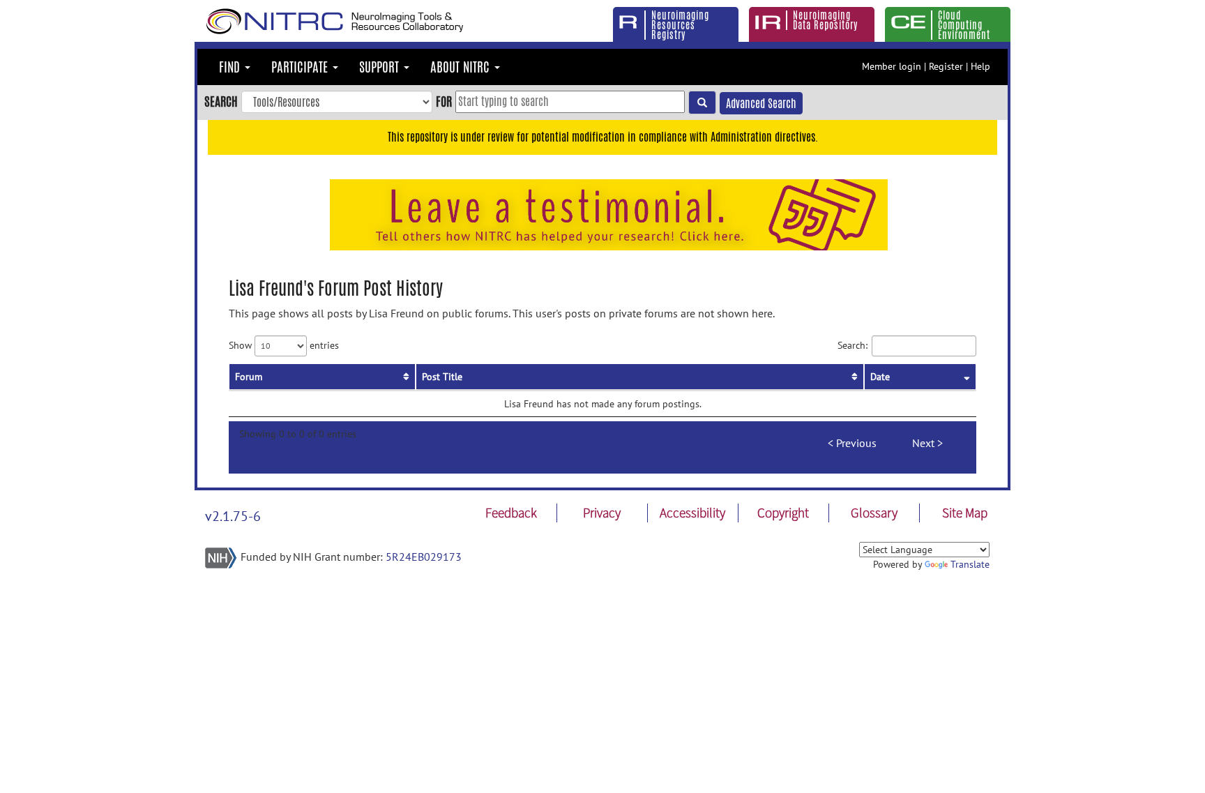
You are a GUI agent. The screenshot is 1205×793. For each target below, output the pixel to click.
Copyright (783, 512)
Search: (852, 344)
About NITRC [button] (461, 67)
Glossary (874, 512)
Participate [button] (301, 67)
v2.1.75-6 (233, 516)
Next (923, 443)
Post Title (442, 376)
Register (946, 66)
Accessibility (692, 512)
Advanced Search (761, 104)
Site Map (964, 512)
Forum (248, 376)
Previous (856, 443)
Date (880, 376)
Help (980, 66)
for (444, 101)
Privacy (602, 512)
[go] (702, 102)
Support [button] (380, 67)
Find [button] (231, 67)
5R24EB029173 (424, 557)
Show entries (284, 344)
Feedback (511, 512)
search (221, 101)
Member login (891, 66)
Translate (970, 564)
